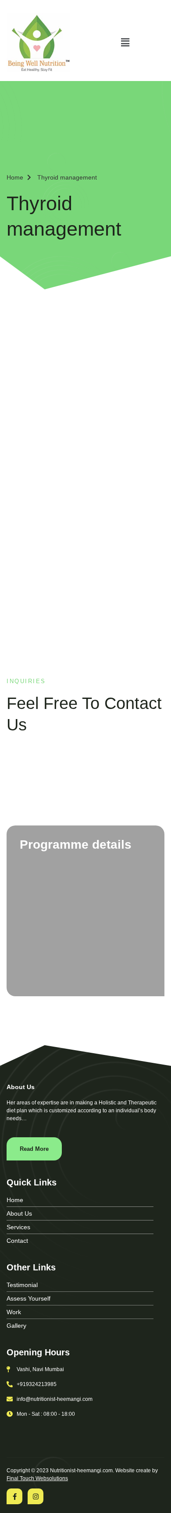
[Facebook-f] (14, 1496)
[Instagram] (35, 1496)
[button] (125, 42)
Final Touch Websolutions (37, 1478)
